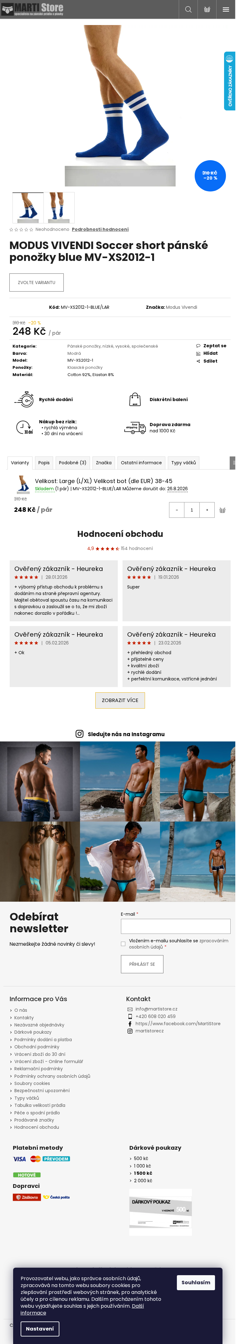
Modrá (74, 353)
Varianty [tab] (20, 463)
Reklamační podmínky (38, 1069)
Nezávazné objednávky (39, 1025)
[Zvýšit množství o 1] (206, 509)
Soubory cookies (32, 1083)
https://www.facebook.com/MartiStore (178, 1024)
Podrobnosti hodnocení (100, 229)
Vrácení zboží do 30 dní (39, 1054)
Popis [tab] (44, 463)
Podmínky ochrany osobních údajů (52, 1076)
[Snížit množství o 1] (176, 509)
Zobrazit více (120, 700)
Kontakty (24, 1018)
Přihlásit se (142, 964)
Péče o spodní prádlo (37, 1113)
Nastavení (40, 1328)
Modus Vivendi (181, 307)
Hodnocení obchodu (120, 534)
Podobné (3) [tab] (73, 463)
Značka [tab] (104, 463)
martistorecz (150, 1031)
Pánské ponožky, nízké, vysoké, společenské (113, 346)
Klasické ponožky (85, 367)
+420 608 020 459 (156, 1016)
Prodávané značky (34, 1120)
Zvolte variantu (36, 282)
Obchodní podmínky (36, 1047)
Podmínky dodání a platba (43, 1039)
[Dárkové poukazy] (160, 1212)
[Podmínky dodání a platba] (41, 1167)
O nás (20, 1010)
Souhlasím (196, 1282)
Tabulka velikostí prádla (39, 1105)
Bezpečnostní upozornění (42, 1090)
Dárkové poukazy (33, 1032)
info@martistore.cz (157, 1009)
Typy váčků (26, 1098)
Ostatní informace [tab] (141, 463)
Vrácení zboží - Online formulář (48, 1061)
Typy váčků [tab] (183, 463)
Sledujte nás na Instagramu (126, 734)
